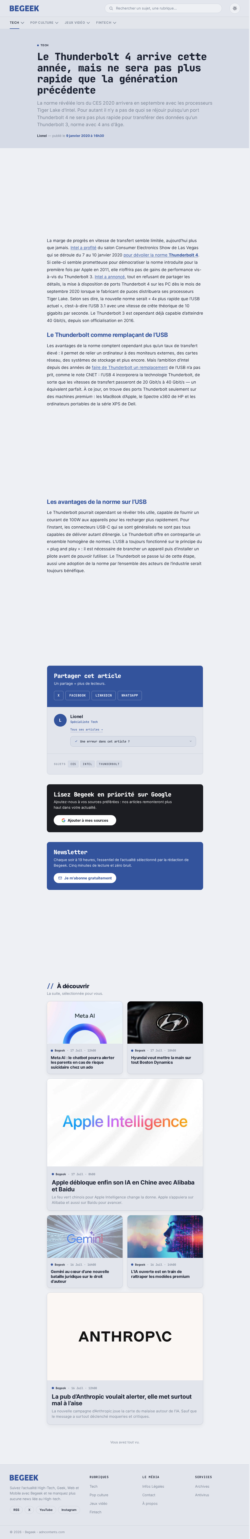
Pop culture (41, 22)
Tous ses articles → (86, 729)
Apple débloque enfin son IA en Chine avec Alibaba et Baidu (121, 1186)
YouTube (46, 1510)
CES (71, 764)
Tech (14, 22)
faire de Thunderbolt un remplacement (130, 367)
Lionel (42, 136)
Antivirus (199, 1495)
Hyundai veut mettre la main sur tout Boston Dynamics (159, 1060)
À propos (148, 1503)
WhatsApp (130, 695)
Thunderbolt (107, 764)
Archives (199, 1486)
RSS (16, 1510)
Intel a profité (83, 247)
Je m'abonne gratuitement (86, 878)
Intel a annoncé (110, 276)
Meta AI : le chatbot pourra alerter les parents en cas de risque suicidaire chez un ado (81, 1062)
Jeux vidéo (75, 22)
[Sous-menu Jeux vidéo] (88, 23)
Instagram (69, 1510)
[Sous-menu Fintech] (114, 23)
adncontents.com (52, 1532)
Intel (85, 764)
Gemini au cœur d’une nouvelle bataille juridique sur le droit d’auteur (78, 1276)
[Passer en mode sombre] (234, 8)
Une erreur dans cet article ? (103, 741)
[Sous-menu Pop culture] (56, 23)
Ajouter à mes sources (86, 820)
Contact (146, 1495)
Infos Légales (151, 1486)
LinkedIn (103, 695)
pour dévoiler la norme (161, 255)
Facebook (77, 695)
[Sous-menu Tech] (22, 23)
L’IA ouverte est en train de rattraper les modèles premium (158, 1274)
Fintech (103, 22)
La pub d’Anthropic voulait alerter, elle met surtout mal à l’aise (120, 1400)
